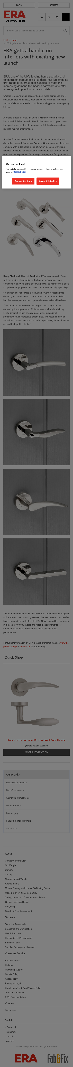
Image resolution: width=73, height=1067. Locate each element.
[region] (36, 172)
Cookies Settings (23, 181)
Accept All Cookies (48, 181)
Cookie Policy (19, 171)
